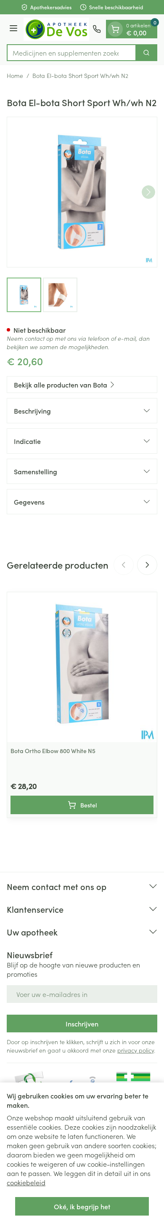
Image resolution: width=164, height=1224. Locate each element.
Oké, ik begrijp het (82, 1206)
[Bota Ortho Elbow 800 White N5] (82, 667)
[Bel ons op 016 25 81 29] (97, 29)
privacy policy (135, 1050)
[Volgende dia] (147, 565)
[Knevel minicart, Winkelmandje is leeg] (115, 29)
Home (15, 75)
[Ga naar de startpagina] (56, 29)
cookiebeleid (26, 1182)
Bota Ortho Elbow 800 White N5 (53, 750)
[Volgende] (148, 192)
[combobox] (71, 52)
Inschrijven (82, 1023)
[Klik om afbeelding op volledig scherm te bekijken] (82, 192)
